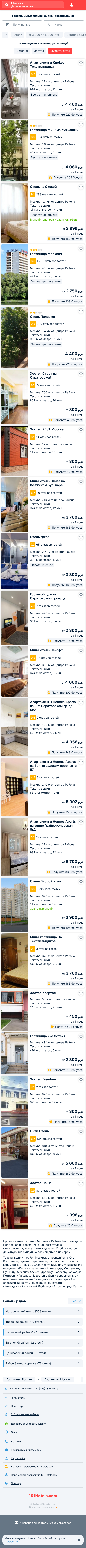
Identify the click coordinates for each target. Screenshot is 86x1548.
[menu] (81, 5)
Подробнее (11, 1541)
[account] (71, 5)
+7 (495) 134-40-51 (21, 1388)
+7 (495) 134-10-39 (46, 1388)
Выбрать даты (60, 50)
